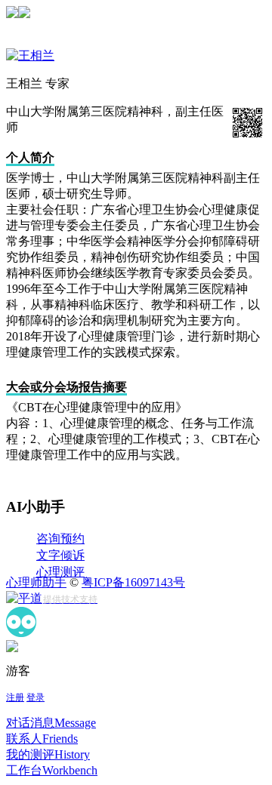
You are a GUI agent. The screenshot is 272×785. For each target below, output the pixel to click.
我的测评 (48, 754)
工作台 (51, 770)
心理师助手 (36, 582)
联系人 (42, 738)
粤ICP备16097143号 (133, 582)
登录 (35, 697)
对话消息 (51, 722)
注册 (15, 697)
